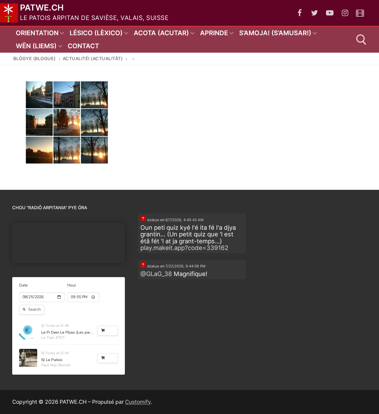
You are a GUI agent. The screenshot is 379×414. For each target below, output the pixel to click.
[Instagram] (345, 13)
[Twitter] (315, 13)
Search (34, 309)
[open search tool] (361, 39)
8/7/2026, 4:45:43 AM (184, 220)
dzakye (152, 220)
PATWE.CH (42, 7)
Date (23, 285)
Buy (111, 330)
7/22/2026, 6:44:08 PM (185, 266)
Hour (71, 285)
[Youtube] (330, 13)
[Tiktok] (360, 13)
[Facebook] (299, 13)
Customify (138, 401)
